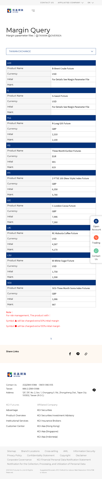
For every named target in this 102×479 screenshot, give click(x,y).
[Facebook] (70, 354)
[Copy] (86, 354)
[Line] (78, 354)
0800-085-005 (46, 385)
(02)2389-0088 (30, 385)
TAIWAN (43, 35)
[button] (51, 51)
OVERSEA (56, 35)
